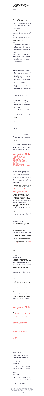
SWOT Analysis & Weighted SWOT (27, 389)
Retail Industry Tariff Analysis (17, 390)
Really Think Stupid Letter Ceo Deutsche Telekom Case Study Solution (20, 161)
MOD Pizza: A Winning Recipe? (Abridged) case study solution (18, 323)
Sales (15, 388)
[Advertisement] (22, 14)
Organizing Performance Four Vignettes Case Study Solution (19, 157)
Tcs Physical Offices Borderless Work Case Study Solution (18, 164)
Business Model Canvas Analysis (23, 390)
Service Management (17, 389)
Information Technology (13, 389)
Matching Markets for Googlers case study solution (17, 321)
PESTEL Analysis (31, 389)
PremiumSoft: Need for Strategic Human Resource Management (18, 337)
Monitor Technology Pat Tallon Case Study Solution (18, 159)
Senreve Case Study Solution (16, 158)
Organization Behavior (21, 388)
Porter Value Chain (13, 390)
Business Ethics (28, 388)
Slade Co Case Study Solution (16, 163)
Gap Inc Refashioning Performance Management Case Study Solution (19, 156)
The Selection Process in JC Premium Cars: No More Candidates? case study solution (20, 322)
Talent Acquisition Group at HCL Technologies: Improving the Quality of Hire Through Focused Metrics (21, 336)
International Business (21, 389)
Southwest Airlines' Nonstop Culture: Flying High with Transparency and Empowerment (20, 331)
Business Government (25, 388)
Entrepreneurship (31, 388)
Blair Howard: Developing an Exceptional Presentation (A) (18, 343)
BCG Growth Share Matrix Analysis (29, 390)
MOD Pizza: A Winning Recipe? (15, 339)
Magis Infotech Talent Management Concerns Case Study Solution (19, 160)
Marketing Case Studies (13, 388)
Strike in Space (14, 338)
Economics (17, 388)
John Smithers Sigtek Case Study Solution (17, 162)
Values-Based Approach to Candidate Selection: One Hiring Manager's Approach (20, 332)
